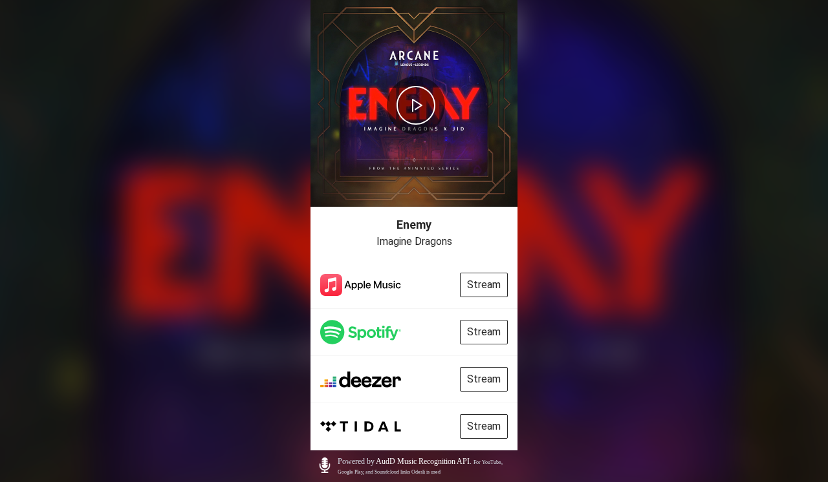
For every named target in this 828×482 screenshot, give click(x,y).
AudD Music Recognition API (423, 461)
